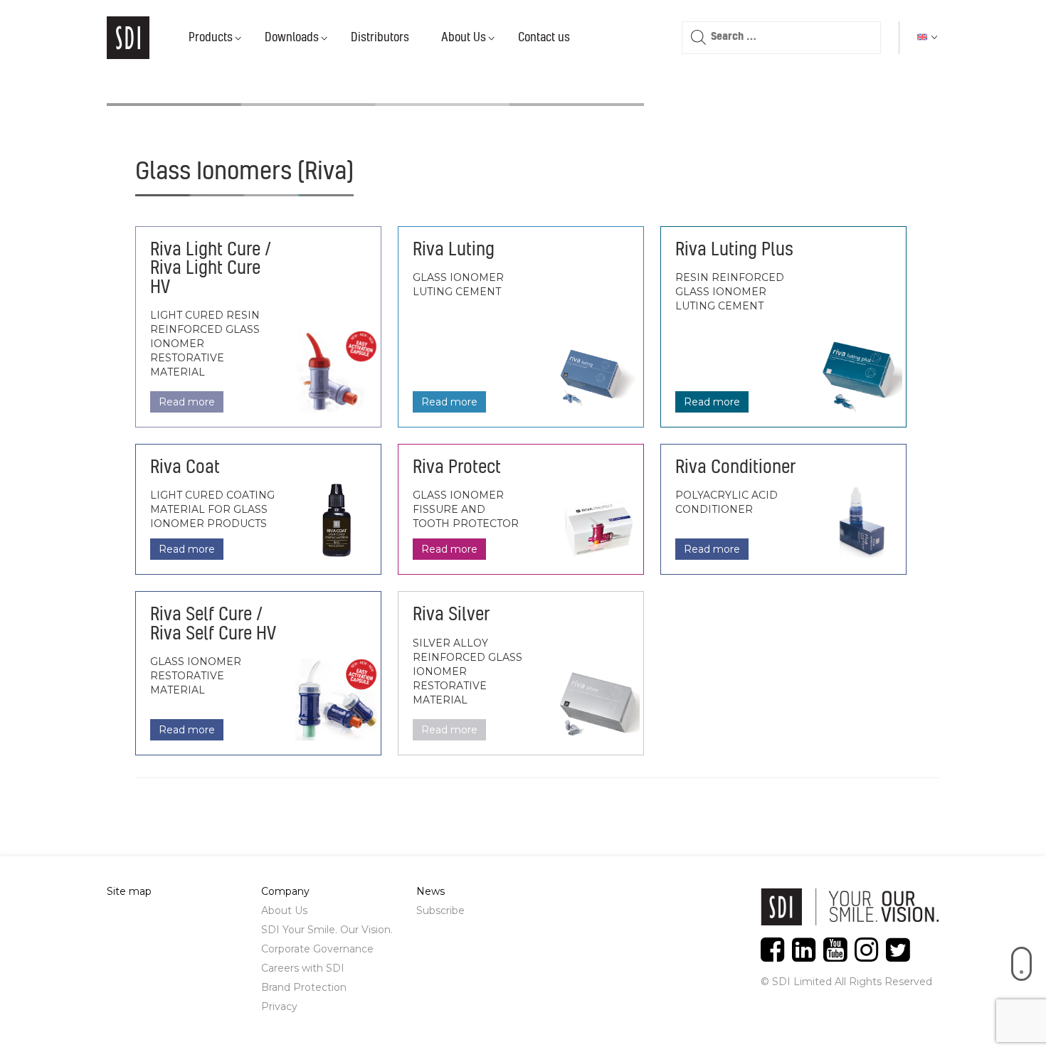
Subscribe (440, 910)
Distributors (380, 37)
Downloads (292, 37)
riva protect (457, 468)
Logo (128, 37)
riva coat (185, 468)
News (430, 891)
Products (211, 37)
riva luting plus (734, 250)
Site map (129, 891)
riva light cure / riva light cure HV (210, 269)
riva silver (451, 615)
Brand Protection (304, 987)
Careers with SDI (302, 968)
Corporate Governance (317, 949)
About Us (463, 37)
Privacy (279, 1006)
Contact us (544, 37)
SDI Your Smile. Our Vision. (327, 929)
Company (285, 891)
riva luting (454, 250)
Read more (187, 401)
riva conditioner (735, 468)
